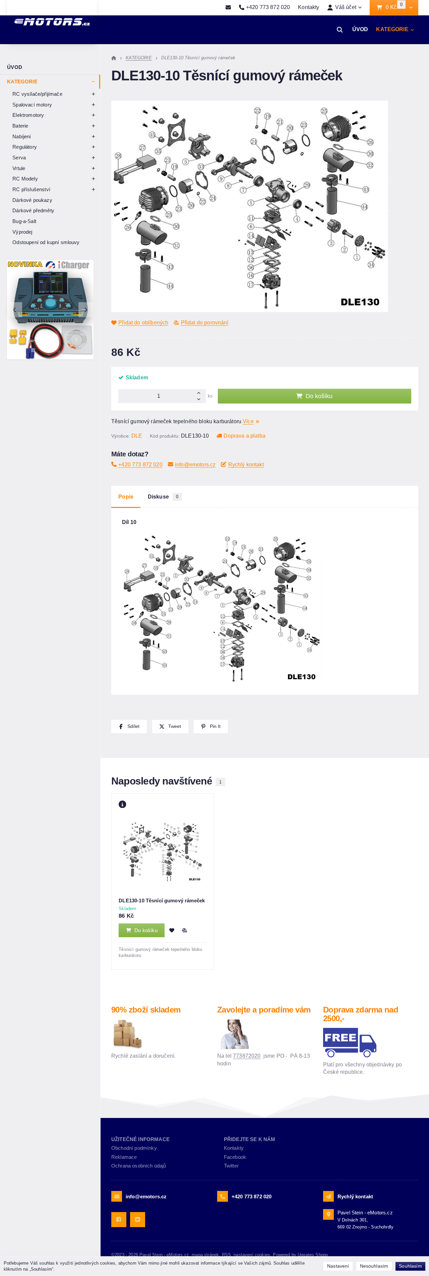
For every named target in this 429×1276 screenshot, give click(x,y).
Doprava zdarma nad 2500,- (360, 1014)
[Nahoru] (200, 392)
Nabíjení (21, 136)
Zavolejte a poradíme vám (263, 1009)
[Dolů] (200, 399)
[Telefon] (222, 1196)
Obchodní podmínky (134, 1148)
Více (248, 421)
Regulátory (24, 147)
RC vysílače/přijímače (37, 94)
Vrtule (18, 168)
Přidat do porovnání (204, 322)
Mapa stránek (205, 1254)
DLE (136, 436)
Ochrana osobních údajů (138, 1166)
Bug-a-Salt (24, 221)
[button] (410, 7)
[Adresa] (328, 1214)
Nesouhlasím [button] (374, 1266)
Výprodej (22, 232)
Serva (19, 157)
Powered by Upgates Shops (300, 1254)
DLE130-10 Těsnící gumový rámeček (162, 900)
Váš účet (345, 7)
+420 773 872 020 (140, 464)
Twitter (231, 1166)
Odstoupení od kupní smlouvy (45, 242)
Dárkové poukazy (32, 200)
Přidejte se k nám (249, 1139)
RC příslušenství (31, 189)
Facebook (235, 1157)
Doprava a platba (244, 436)
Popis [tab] (125, 497)
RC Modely (25, 178)
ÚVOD (360, 29)
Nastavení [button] (338, 1266)
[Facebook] (118, 1219)
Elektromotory (28, 115)
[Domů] (113, 57)
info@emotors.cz (195, 464)
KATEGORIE (392, 31)
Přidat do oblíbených (143, 322)
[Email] (228, 7)
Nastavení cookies (252, 1254)
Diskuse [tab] (163, 497)
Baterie (20, 126)
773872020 (246, 1056)
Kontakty (308, 7)
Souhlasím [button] (410, 1266)
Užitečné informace (140, 1139)
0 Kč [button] (394, 7)
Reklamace (124, 1157)
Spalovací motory (32, 104)
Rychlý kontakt (245, 464)
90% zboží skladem (146, 1009)
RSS (226, 1254)
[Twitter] (137, 1219)
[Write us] (328, 1196)
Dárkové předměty (33, 210)
